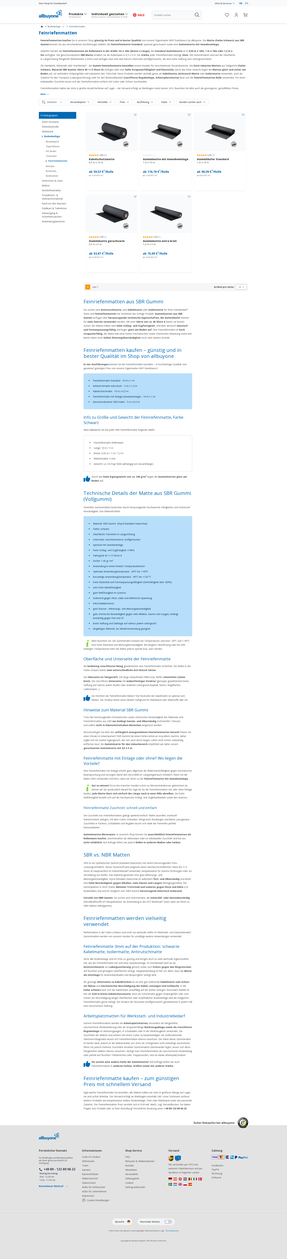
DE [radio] (240, 3)
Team (85, 1165)
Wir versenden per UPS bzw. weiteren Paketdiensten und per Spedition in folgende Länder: (185, 1168)
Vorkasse (216, 1177)
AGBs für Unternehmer (94, 1191)
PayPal (215, 1169)
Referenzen (88, 1161)
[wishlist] (227, 15)
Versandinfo (131, 1174)
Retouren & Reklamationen (139, 1161)
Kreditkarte (217, 1165)
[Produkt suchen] (197, 15)
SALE (141, 15)
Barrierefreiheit (90, 1174)
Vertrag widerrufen (135, 1187)
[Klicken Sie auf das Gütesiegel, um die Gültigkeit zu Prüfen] (243, 1125)
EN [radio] (246, 3)
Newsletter (131, 1169)
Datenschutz (89, 1182)
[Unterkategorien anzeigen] (63, 26)
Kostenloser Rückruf (51, 1186)
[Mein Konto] (236, 15)
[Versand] (174, 1160)
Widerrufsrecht (90, 1178)
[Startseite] (42, 26)
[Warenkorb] (245, 15)
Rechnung (217, 1173)
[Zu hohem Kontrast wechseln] (168, 1222)
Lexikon (129, 1182)
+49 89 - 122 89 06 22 (59, 1169)
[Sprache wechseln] (128, 1221)
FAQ (127, 1156)
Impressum (88, 1195)
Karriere (86, 1169)
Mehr (43, 94)
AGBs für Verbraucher (93, 1187)
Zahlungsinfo (132, 1178)
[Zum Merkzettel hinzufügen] (135, 115)
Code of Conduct (91, 1156)
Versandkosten (172, 1230)
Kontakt (129, 1165)
